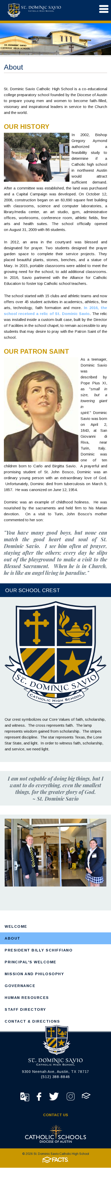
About (12, 938)
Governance (20, 986)
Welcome (16, 926)
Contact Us (55, 1115)
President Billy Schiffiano (39, 950)
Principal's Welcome (31, 962)
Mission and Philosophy (34, 974)
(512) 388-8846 (55, 1077)
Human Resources (27, 998)
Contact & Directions (32, 1021)
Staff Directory (25, 1009)
